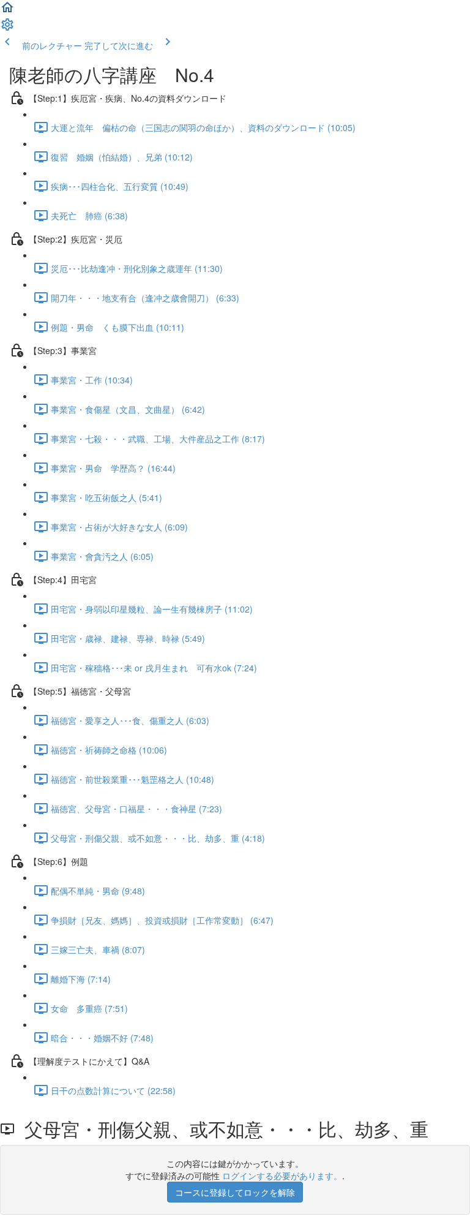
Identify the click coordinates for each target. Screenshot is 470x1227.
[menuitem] (7, 28)
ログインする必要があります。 (282, 1175)
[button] (7, 11)
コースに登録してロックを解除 (235, 1192)
